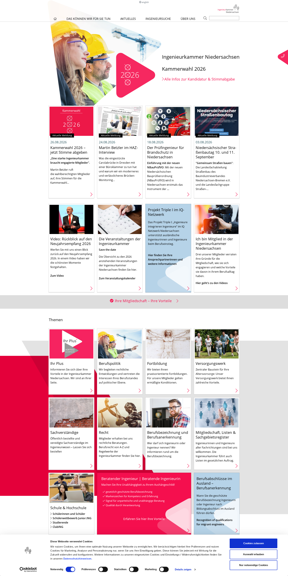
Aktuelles (128, 19)
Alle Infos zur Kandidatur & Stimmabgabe (199, 79)
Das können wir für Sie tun (88, 19)
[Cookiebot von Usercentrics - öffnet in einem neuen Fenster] (28, 569)
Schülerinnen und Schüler (69, 514)
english (145, 2)
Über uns (188, 19)
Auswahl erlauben (253, 554)
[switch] (103, 569)
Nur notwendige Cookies (253, 565)
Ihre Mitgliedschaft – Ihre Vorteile (143, 300)
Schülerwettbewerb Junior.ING (72, 518)
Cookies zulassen (253, 543)
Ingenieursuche (158, 19)
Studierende (60, 522)
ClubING (58, 527)
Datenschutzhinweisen (77, 558)
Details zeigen (183, 569)
